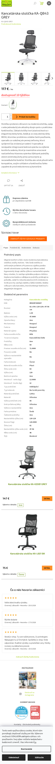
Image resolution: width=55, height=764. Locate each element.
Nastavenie (26, 749)
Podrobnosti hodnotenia (11, 24)
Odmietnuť (14, 757)
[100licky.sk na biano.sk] (35, 712)
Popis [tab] (6, 247)
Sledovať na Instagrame (29, 693)
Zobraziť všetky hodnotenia (27, 657)
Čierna (21, 574)
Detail (47, 498)
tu (35, 742)
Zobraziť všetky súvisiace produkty (27, 239)
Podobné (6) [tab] (15, 247)
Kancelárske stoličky (39, 299)
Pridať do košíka (27, 116)
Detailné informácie (9, 173)
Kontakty (17, 724)
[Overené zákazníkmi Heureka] (21, 712)
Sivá (20, 505)
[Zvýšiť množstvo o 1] (10, 115)
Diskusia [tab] (36, 247)
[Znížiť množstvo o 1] (10, 118)
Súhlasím (39, 757)
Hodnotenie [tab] (26, 247)
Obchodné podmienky (31, 724)
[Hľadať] (35, 3)
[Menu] (49, 3)
